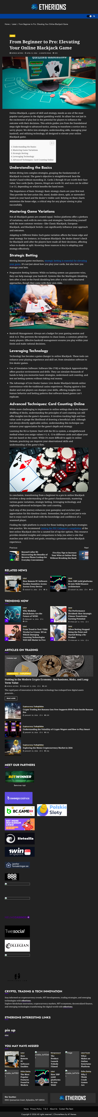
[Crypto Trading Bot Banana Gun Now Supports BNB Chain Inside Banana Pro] (13, 711)
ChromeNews (59, 1114)
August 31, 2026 (31, 590)
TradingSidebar (25, 674)
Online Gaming (26, 1071)
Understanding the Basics (24, 146)
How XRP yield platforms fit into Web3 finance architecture (80, 584)
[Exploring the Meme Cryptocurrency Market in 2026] (13, 748)
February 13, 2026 (29, 686)
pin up (10, 1030)
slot (6, 1035)
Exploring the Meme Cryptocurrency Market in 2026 (48, 748)
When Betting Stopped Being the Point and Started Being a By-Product (79, 633)
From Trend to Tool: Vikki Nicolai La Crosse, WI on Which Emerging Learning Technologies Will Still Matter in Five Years (35, 636)
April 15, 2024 (32, 53)
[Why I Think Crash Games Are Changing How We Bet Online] (72, 1078)
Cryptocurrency (13, 674)
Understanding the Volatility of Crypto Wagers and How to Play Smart (56, 729)
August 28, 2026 (76, 590)
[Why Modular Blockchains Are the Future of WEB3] (13, 614)
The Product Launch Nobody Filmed (54, 1061)
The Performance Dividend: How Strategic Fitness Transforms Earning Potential (80, 615)
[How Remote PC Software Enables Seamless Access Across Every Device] (13, 584)
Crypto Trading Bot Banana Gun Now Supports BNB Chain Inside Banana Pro (58, 710)
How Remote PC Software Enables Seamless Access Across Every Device (35, 584)
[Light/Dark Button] (89, 16)
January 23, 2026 (31, 751)
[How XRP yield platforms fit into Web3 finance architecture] (58, 584)
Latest (12, 36)
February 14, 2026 (32, 619)
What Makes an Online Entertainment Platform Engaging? (88, 1062)
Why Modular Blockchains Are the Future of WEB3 (32, 613)
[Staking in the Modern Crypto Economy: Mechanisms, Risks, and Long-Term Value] (49, 666)
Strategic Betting (20, 153)
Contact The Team (66, 1109)
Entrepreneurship (56, 1053)
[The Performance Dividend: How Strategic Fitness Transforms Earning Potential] (58, 614)
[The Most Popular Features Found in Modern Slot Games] (12, 1078)
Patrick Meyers (17, 53)
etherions (67, 1006)
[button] (94, 16)
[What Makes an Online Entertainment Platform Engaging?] (72, 1059)
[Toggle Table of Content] (51, 143)
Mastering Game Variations (25, 150)
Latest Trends (85, 1053)
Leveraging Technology (23, 156)
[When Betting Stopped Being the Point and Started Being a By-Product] (58, 633)
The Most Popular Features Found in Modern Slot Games (25, 1082)
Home (26, 1109)
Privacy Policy (36, 1109)
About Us (53, 1109)
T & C (45, 1109)
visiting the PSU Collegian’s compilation (61, 528)
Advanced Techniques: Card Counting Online (33, 159)
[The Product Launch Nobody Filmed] (42, 1059)
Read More (11, 698)
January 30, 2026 (31, 715)
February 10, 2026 (77, 641)
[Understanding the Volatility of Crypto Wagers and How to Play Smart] (13, 729)
